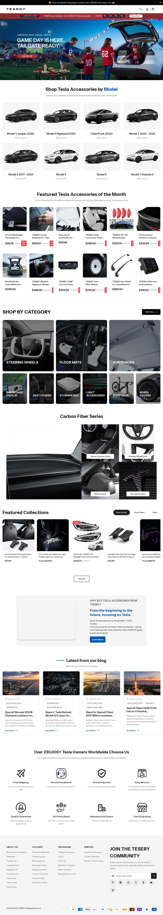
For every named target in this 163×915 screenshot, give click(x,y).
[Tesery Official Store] (15, 9)
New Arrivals (122, 512)
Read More (10, 730)
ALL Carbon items (137, 494)
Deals (155, 512)
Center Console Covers (100, 456)
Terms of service (40, 874)
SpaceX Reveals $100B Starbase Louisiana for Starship (18, 715)
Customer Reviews (93, 852)
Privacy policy (38, 856)
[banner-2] (138, 443)
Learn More (18, 568)
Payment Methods (40, 852)
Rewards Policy (39, 865)
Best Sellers (140, 512)
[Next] (155, 2)
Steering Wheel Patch (137, 456)
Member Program (66, 865)
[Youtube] (151, 882)
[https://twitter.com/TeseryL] (136, 882)
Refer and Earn (65, 869)
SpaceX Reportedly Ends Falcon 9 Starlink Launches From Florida (141, 711)
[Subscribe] (154, 876)
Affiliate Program (66, 852)
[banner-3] (100, 480)
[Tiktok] (113, 890)
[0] (153, 9)
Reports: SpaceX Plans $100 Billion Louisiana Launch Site (99, 715)
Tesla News (11, 887)
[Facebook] (121, 882)
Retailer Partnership (93, 861)
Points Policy (38, 878)
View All (149, 312)
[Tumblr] (143, 882)
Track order (11, 882)
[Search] (141, 9)
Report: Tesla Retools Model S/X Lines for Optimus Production (58, 715)
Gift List (62, 861)
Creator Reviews (92, 856)
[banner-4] (138, 480)
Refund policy (38, 861)
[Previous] (8, 2)
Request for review (67, 874)
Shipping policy (39, 869)
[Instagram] (128, 882)
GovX (60, 856)
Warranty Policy (39, 882)
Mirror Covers (100, 494)
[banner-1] (100, 443)
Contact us (11, 861)
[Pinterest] (113, 882)
